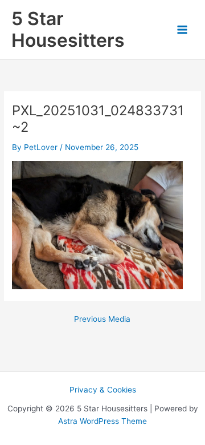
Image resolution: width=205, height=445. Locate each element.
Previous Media (102, 319)
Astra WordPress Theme (102, 421)
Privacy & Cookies (102, 389)
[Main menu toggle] (182, 30)
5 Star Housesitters (68, 29)
